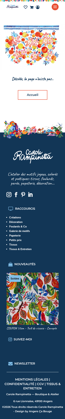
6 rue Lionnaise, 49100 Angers (33, 401)
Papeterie (15, 235)
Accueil (32, 95)
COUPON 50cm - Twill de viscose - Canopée (32, 328)
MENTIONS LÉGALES (31, 379)
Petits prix (15, 240)
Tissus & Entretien (20, 249)
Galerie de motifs (19, 231)
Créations (15, 217)
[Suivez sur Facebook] (16, 195)
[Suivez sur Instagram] (9, 195)
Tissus (13, 244)
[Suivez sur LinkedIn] (30, 195)
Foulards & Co (18, 226)
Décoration (16, 221)
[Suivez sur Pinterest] (23, 195)
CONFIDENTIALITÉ (19, 384)
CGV (40, 384)
